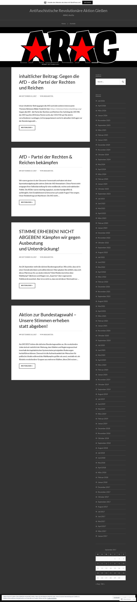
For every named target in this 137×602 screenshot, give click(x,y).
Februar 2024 (103, 179)
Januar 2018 (102, 482)
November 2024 (104, 150)
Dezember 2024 (104, 145)
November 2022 (104, 238)
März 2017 (102, 531)
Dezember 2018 (104, 428)
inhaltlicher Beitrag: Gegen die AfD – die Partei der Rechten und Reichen (49, 81)
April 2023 (102, 213)
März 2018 (102, 472)
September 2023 (104, 194)
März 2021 (102, 316)
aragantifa (48, 96)
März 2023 (102, 218)
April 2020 (102, 360)
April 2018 (102, 468)
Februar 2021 (103, 321)
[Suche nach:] (111, 82)
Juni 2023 (101, 203)
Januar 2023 (102, 228)
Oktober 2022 (103, 243)
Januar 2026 (102, 115)
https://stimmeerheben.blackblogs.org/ (66, 109)
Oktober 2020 (103, 336)
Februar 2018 (103, 477)
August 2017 (103, 507)
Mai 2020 (101, 355)
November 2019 (104, 380)
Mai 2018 (101, 463)
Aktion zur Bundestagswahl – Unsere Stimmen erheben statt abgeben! (47, 320)
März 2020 (102, 365)
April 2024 (102, 169)
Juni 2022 (101, 262)
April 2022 (102, 272)
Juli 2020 (101, 345)
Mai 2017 (101, 521)
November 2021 (104, 292)
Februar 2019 (103, 419)
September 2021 (104, 296)
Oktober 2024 (103, 155)
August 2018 (103, 448)
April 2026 (102, 106)
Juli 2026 (101, 101)
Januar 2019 (102, 424)
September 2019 (104, 389)
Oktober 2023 (103, 189)
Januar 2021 (102, 326)
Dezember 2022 (104, 233)
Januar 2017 (102, 536)
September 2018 (104, 443)
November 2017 (104, 492)
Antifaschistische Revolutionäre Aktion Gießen (68, 10)
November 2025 (104, 120)
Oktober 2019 (103, 384)
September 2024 (104, 159)
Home (63, 23)
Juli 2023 (101, 199)
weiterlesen (25, 128)
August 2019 (103, 394)
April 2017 (102, 526)
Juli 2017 (101, 512)
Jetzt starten (87, 2)
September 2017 (104, 502)
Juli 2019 (101, 399)
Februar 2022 (103, 282)
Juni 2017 (101, 516)
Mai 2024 (101, 164)
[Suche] (123, 82)
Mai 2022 (101, 267)
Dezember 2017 (104, 487)
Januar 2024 (102, 184)
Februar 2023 (103, 223)
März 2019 (102, 414)
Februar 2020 (103, 370)
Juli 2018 (101, 453)
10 (123, 563)
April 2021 (102, 311)
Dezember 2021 (104, 287)
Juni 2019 (101, 404)
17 (123, 568)
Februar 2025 (103, 135)
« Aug (98, 584)
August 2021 (103, 301)
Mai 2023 (101, 208)
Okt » (103, 584)
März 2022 (102, 277)
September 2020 (104, 340)
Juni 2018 (101, 458)
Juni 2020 (101, 350)
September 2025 (104, 125)
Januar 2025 (102, 140)
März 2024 (102, 174)
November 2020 (104, 331)
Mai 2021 (101, 306)
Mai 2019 (101, 409)
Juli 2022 (101, 257)
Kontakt (73, 23)
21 (111, 573)
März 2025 (102, 130)
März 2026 (102, 111)
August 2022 (103, 252)
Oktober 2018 (103, 438)
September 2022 (104, 248)
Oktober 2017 (103, 497)
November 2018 (104, 433)
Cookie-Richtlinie (51, 598)
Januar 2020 (102, 375)
